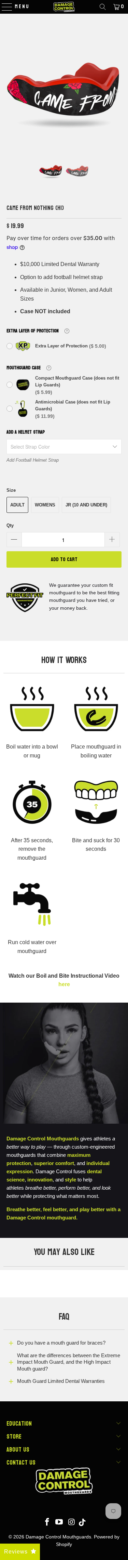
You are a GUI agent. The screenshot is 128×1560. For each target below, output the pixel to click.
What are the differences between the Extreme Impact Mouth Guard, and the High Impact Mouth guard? (68, 1362)
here (64, 984)
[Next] (116, 91)
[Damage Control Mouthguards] (64, 7)
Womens (45, 504)
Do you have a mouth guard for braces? (61, 1343)
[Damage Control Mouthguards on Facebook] (47, 1522)
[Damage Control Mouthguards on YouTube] (59, 1522)
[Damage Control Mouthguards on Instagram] (72, 1522)
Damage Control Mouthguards (58, 1536)
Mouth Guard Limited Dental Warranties (61, 1381)
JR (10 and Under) (86, 504)
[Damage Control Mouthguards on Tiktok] (82, 1522)
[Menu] (4, 7)
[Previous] (11, 91)
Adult (17, 504)
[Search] (102, 7)
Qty (10, 525)
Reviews (16, 1552)
